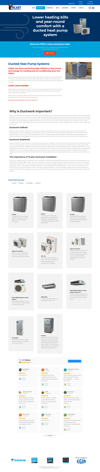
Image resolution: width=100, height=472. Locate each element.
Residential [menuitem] (41, 8)
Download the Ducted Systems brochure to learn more (22, 100)
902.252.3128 (72, 3)
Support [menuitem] (74, 8)
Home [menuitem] (33, 7)
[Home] (14, 7)
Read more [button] (44, 381)
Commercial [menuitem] (50, 8)
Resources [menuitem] (66, 8)
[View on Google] (20, 369)
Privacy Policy (58, 466)
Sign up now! (50, 53)
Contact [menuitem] (81, 7)
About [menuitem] (58, 8)
